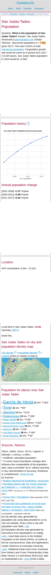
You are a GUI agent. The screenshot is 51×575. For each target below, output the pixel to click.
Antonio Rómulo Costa (13, 426)
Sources (27, 572)
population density (27, 352)
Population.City (25, 2)
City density (7, 352)
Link (27, 526)
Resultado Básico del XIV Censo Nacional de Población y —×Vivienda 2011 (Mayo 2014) (24, 487)
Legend (5, 356)
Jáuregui (9, 412)
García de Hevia (18, 402)
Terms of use (26, 474)
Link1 (4, 536)
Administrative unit (23, 39)
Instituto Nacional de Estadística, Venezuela (26, 480)
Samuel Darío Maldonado (15, 423)
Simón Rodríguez (11, 436)
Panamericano (11, 416)
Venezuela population (12, 49)
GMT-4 (15, 330)
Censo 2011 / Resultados (16, 497)
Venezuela (30, 14)
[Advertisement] (25, 88)
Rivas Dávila (9, 419)
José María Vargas (11, 432)
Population (14, 14)
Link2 (4, 549)
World (18, 8)
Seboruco (7, 429)
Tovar (7, 407)
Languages (39, 8)
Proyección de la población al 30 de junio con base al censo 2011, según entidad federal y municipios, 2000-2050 (23, 506)
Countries (28, 8)
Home (10, 8)
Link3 (27, 559)
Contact (35, 572)
